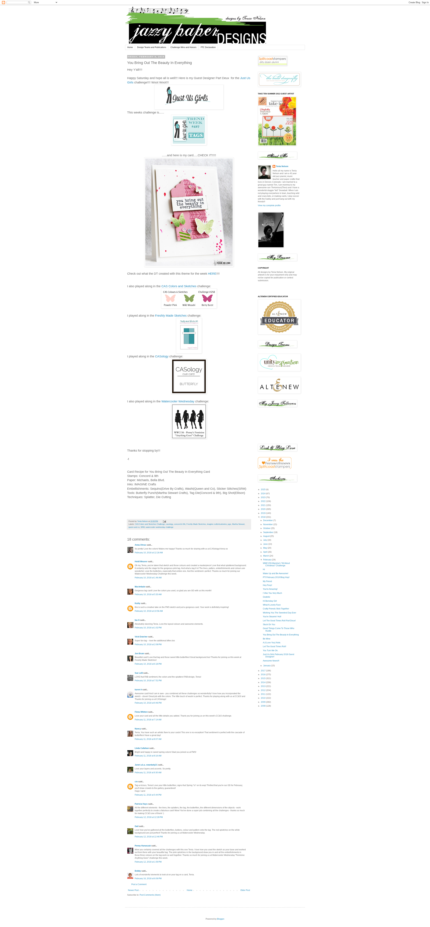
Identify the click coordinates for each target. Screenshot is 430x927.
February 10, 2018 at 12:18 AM (149, 552)
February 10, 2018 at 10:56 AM (149, 611)
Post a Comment (138, 884)
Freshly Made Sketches (171, 315)
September (268, 532)
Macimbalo (140, 587)
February (267, 560)
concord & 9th (179, 524)
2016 (263, 674)
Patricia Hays (141, 804)
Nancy (138, 729)
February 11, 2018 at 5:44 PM (148, 795)
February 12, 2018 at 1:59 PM (148, 862)
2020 (263, 509)
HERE (212, 273)
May (265, 548)
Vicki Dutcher (141, 637)
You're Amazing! (270, 589)
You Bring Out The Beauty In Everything (281, 635)
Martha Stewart (238, 524)
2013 (263, 686)
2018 (263, 517)
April (265, 552)
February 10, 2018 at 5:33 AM (148, 594)
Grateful (266, 597)
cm (136, 781)
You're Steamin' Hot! (272, 616)
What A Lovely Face (272, 605)
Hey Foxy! (267, 585)
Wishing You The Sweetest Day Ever (279, 613)
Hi (264, 569)
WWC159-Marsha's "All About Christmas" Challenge (276, 564)
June (265, 544)
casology (169, 524)
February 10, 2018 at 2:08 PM (148, 644)
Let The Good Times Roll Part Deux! (279, 620)
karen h (138, 689)
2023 (263, 497)
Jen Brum (139, 653)
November (268, 524)
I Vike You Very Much (272, 593)
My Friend (267, 581)
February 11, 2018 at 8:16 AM (148, 756)
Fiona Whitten (141, 712)
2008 (263, 706)
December (268, 520)
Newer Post (133, 890)
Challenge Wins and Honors (183, 47)
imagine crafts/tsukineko (217, 524)
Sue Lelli (139, 673)
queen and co (134, 527)
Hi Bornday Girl (270, 601)
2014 (263, 682)
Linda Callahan (142, 748)
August (266, 536)
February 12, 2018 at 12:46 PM (149, 837)
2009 (263, 702)
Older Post (245, 890)
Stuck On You (269, 624)
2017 (263, 670)
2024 (263, 493)
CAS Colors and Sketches (179, 286)
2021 (263, 505)
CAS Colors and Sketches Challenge (150, 524)
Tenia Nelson (282, 166)
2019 (263, 513)
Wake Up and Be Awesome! (275, 573)
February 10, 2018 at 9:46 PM (148, 703)
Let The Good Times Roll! (274, 646)
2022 (263, 501)
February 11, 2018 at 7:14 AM (148, 720)
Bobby (138, 871)
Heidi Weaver (141, 561)
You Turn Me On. (270, 650)
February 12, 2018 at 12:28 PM (149, 817)
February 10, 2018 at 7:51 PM (148, 680)
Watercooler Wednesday (177, 401)
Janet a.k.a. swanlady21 (146, 765)
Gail (136, 826)
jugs (229, 524)
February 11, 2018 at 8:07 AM (148, 739)
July (265, 540)
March (266, 556)
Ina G (137, 620)
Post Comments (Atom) (150, 895)
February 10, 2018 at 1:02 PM (148, 628)
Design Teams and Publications (151, 47)
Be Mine (266, 639)
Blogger (220, 919)
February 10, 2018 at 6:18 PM (148, 664)
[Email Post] (164, 521)
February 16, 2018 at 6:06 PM (148, 878)
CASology (161, 356)
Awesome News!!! (271, 661)
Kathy (137, 603)
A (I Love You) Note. (272, 642)
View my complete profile (269, 205)
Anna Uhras (140, 545)
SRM (143, 527)
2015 (263, 678)
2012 (263, 690)
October (267, 528)
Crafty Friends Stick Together (276, 609)
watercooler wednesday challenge (159, 527)
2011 (263, 694)
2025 (263, 489)
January (267, 665)
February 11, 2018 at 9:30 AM (148, 772)
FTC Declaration (208, 47)
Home (130, 47)
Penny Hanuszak (143, 846)
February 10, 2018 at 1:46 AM (148, 577)
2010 (263, 698)
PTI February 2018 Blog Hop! (276, 577)
